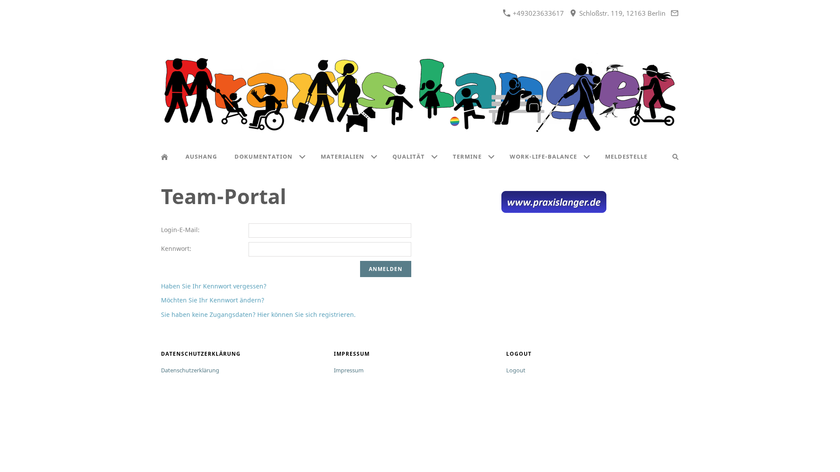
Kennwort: (176, 248)
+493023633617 (537, 13)
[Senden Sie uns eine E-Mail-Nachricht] (674, 13)
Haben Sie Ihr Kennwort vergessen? (213, 286)
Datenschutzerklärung (190, 370)
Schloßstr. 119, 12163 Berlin (621, 13)
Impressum (349, 370)
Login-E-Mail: (180, 230)
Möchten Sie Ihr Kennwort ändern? (212, 300)
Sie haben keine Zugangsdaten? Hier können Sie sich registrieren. (258, 314)
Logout (515, 370)
